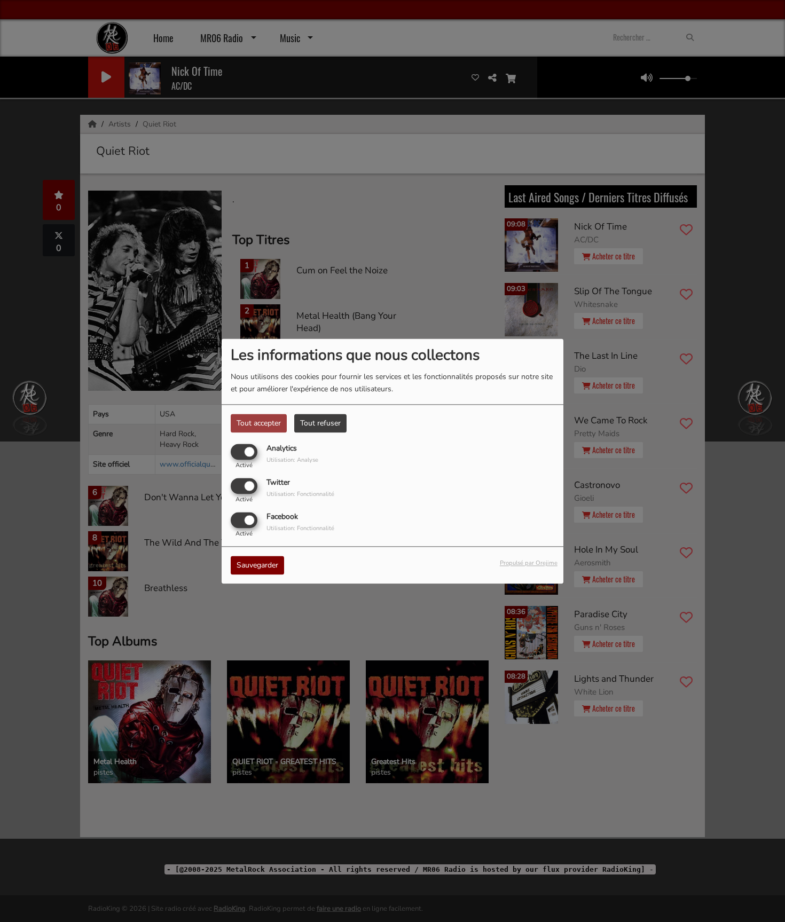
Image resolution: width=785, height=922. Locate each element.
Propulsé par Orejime (529, 563)
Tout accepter (259, 423)
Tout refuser (320, 423)
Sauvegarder (257, 565)
